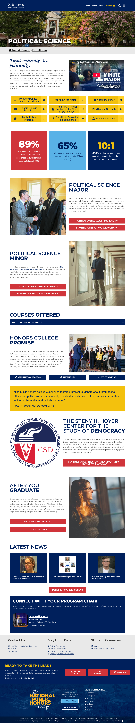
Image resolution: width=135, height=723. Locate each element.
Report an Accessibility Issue (108, 718)
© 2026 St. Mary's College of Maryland (30, 718)
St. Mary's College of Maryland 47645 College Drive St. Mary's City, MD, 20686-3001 (70, 692)
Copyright (63, 718)
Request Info (77, 672)
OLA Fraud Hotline (67, 721)
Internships (69, 377)
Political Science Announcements (61, 651)
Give (101, 6)
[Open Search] (119, 5)
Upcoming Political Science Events (62, 654)
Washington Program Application (104, 649)
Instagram (91, 696)
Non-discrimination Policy (22, 721)
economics (19, 269)
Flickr (89, 710)
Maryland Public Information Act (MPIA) (87, 721)
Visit (88, 6)
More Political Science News (67, 590)
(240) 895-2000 (70, 696)
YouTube (90, 701)
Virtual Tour (71, 701)
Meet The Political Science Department (24, 646)
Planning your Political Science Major (97, 228)
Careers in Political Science (38, 521)
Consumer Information (51, 718)
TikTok (89, 707)
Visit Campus (98, 672)
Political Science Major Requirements (97, 221)
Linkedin (90, 704)
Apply (94, 6)
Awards (96, 646)
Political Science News (58, 649)
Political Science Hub (57, 646)
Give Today (71, 707)
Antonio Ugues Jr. (38, 616)
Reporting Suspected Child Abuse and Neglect (46, 721)
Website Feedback (115, 721)
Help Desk (105, 721)
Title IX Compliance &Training (88, 718)
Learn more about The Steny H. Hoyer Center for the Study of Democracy (94, 463)
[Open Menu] (124, 6)
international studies (36, 269)
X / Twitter (91, 698)
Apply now (121, 672)
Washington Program (29, 377)
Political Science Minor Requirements (38, 287)
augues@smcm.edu (38, 625)
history (26, 269)
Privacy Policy (72, 718)
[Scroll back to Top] (130, 718)
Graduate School (38, 530)
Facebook (90, 693)
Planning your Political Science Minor (38, 294)
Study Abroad (108, 377)
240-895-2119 (15, 649)
